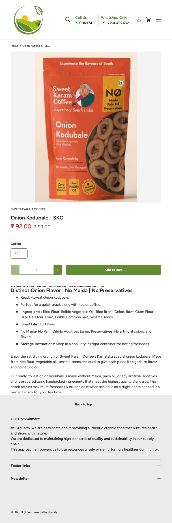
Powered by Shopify (45, 512)
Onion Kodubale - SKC (36, 45)
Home (14, 45)
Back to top (83, 404)
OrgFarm (26, 512)
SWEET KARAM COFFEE (28, 209)
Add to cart (114, 270)
